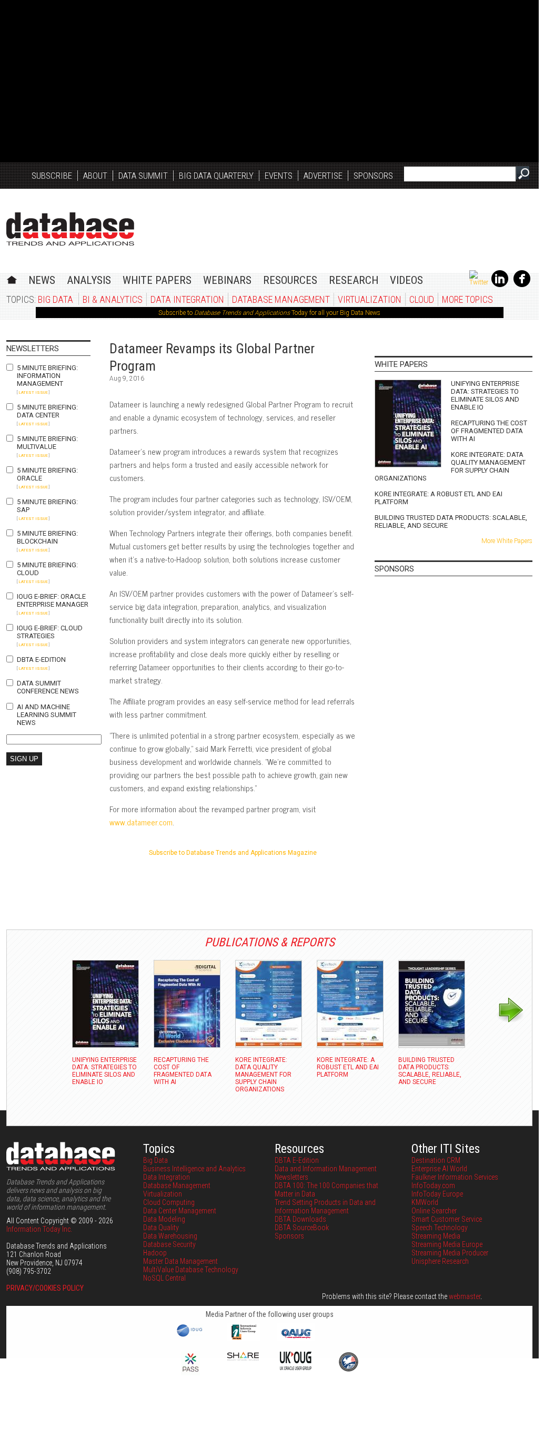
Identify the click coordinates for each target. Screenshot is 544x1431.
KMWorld (424, 1202)
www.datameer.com (141, 822)
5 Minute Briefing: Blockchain (47, 537)
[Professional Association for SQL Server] (190, 1372)
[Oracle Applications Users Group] (296, 1338)
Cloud (421, 299)
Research (353, 280)
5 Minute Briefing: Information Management (47, 375)
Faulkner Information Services (454, 1177)
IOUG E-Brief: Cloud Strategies (50, 632)
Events (279, 175)
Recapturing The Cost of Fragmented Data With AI (489, 431)
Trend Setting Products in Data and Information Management (325, 1206)
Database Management (281, 299)
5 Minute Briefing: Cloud (47, 569)
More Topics (467, 299)
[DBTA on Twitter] (478, 282)
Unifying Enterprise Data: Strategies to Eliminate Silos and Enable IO (485, 395)
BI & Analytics (113, 299)
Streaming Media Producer (449, 1253)
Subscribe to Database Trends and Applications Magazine (233, 852)
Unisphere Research (440, 1261)
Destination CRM (435, 1160)
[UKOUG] (295, 1367)
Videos (406, 280)
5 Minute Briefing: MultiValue (47, 443)
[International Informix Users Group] (243, 1338)
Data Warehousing (170, 1236)
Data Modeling (164, 1219)
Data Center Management (179, 1211)
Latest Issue (33, 392)
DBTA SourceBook (302, 1227)
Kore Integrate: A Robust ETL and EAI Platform (438, 498)
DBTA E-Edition (41, 659)
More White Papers (506, 541)
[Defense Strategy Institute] (348, 1370)
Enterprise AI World (439, 1168)
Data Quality (161, 1227)
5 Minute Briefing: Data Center (47, 411)
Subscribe (52, 175)
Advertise (323, 175)
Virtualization (369, 299)
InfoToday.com (433, 1185)
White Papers (157, 280)
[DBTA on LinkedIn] (499, 285)
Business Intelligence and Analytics (194, 1168)
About (95, 175)
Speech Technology (439, 1227)
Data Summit (143, 175)
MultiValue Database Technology (190, 1269)
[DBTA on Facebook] (521, 285)
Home (11, 278)
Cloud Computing (169, 1202)
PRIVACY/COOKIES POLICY (45, 1288)
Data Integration (187, 299)
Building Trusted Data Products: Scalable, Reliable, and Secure (451, 521)
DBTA (70, 229)
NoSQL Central (164, 1278)
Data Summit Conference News (48, 687)
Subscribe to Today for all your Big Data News (269, 312)
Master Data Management (180, 1261)
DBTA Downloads (300, 1219)
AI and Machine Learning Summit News (46, 715)
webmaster (464, 1296)
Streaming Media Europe (446, 1244)
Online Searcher (434, 1211)
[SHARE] (243, 1358)
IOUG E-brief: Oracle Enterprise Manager (52, 600)
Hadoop (155, 1253)
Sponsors (373, 175)
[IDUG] (190, 1336)
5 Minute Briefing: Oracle (47, 474)
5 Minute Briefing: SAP (47, 506)
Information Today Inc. (39, 1229)
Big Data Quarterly (216, 175)
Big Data (55, 299)
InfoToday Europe (437, 1194)
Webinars (227, 280)
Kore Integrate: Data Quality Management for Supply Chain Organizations (450, 466)
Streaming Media (435, 1236)
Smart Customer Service (446, 1219)
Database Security (169, 1244)
